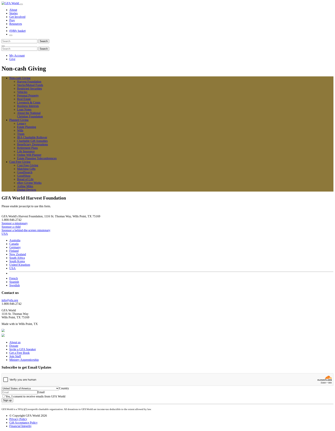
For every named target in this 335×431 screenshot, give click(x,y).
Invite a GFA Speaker (22, 349)
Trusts (20, 134)
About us (15, 342)
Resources (15, 23)
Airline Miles (25, 186)
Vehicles (22, 92)
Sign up (7, 400)
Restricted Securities (29, 88)
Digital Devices (26, 189)
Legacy (21, 123)
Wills (20, 130)
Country (64, 388)
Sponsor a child (11, 226)
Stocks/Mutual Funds (30, 85)
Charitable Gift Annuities (32, 141)
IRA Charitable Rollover (32, 137)
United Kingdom (19, 264)
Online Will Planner (29, 154)
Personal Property (28, 95)
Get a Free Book (19, 352)
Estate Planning (26, 127)
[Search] (10, 35)
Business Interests (28, 106)
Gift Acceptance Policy (23, 422)
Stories (13, 13)
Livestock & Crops (28, 102)
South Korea (17, 261)
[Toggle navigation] (21, 4)
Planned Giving (18, 120)
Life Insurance (26, 151)
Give (12, 59)
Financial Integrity (20, 426)
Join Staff (15, 356)
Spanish (14, 281)
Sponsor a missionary (15, 223)
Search (44, 41)
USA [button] (5, 233)
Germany (15, 247)
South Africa (17, 257)
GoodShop (23, 175)
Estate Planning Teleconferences (37, 158)
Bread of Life (25, 179)
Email (41, 392)
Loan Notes (24, 109)
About (13, 9)
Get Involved (17, 16)
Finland (14, 250)
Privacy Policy (18, 419)
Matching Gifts (26, 168)
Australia (14, 240)
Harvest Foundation (29, 81)
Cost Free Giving (19, 161)
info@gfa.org (10, 300)
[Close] (3, 46)
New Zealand (17, 254)
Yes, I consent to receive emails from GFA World (35, 396)
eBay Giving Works (29, 182)
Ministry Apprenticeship (24, 359)
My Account (17, 55)
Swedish (14, 285)
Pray (12, 20)
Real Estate (24, 99)
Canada (14, 243)
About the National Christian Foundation (30, 114)
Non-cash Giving (19, 78)
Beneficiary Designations (32, 144)
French (13, 278)
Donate (13, 345)
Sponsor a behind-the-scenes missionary (26, 230)
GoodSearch (24, 172)
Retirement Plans (27, 147)
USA (12, 268)
